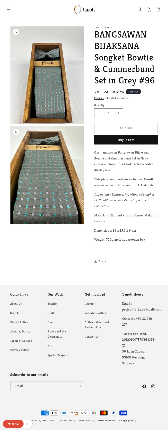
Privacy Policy (19, 350)
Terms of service (106, 420)
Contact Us (92, 336)
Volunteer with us (96, 313)
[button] (8, 9)
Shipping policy (127, 420)
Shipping (99, 97)
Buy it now (126, 140)
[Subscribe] (79, 386)
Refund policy (67, 420)
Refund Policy (19, 322)
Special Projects (58, 355)
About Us (16, 303)
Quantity (99, 105)
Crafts (52, 313)
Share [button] (102, 261)
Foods (51, 322)
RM (13, 423)
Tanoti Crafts (48, 420)
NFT (50, 346)
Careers (90, 303)
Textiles (53, 303)
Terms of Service (21, 340)
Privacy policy (86, 420)
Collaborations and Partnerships (97, 324)
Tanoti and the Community (57, 334)
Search (14, 313)
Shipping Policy (20, 331)
